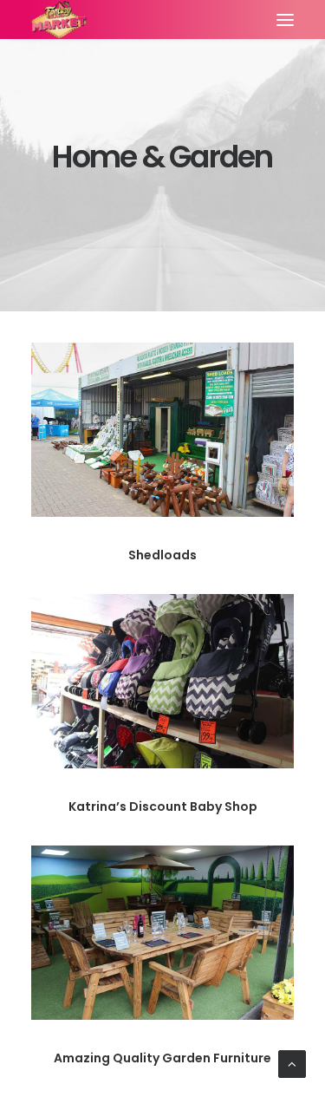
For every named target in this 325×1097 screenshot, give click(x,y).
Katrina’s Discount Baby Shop (162, 806)
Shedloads (162, 555)
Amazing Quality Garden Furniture (162, 1058)
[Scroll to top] (292, 1063)
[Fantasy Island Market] (59, 19)
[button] (285, 19)
